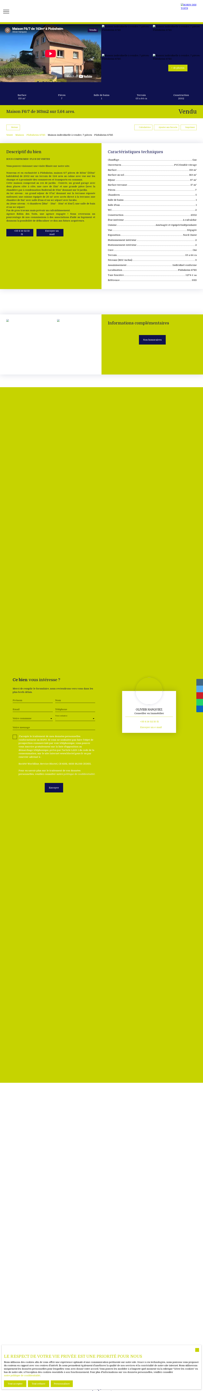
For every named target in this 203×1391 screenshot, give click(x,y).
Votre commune (22, 718)
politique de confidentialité (79, 774)
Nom (58, 700)
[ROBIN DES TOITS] (190, 11)
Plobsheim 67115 (35, 135)
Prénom (17, 700)
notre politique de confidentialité (22, 1375)
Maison (19, 135)
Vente (9, 135)
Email (16, 709)
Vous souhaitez (61, 716)
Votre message (21, 727)
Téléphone (61, 709)
